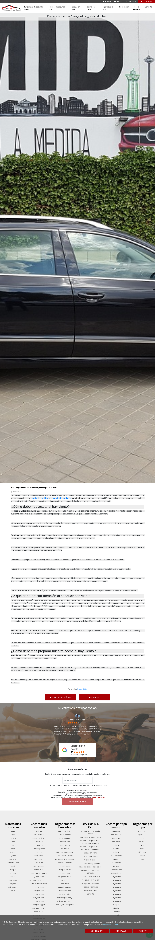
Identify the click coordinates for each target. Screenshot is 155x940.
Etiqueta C (116, 838)
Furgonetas (116, 877)
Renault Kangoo (64, 887)
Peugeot (13, 870)
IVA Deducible (116, 856)
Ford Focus (38, 859)
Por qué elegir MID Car (90, 880)
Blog (17, 488)
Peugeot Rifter (64, 880)
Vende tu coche (90, 860)
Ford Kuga (39, 863)
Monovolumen (116, 870)
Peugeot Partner (38, 908)
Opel (13, 866)
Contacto (148, 7)
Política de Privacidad (99, 797)
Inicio (13, 488)
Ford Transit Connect (39, 873)
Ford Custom (64, 845)
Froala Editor (82, 689)
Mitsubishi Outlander (39, 884)
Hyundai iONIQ (39, 877)
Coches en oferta (76, 8)
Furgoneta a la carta (107, 8)
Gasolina (116, 912)
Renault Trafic (64, 894)
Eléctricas (142, 852)
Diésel (142, 845)
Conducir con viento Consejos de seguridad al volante (38, 488)
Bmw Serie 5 (39, 835)
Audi (13, 831)
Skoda (13, 877)
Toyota (13, 884)
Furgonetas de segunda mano (33, 8)
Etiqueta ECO (116, 835)
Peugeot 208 (39, 891)
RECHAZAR (121, 931)
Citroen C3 (39, 842)
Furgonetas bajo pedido (90, 863)
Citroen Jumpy (64, 838)
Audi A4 (39, 831)
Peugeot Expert (64, 873)
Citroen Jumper (39, 849)
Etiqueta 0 (116, 831)
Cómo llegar (132, 1)
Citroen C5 (39, 845)
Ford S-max (38, 870)
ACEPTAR (143, 931)
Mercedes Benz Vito (64, 863)
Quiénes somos (90, 890)
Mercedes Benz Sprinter (38, 880)
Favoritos (108, 1)
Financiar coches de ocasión (90, 867)
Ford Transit (64, 849)
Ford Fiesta (38, 856)
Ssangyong (13, 880)
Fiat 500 (39, 852)
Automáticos (116, 828)
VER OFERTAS (95, 697)
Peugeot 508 (39, 901)
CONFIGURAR (97, 931)
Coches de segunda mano (57, 8)
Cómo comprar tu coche (90, 876)
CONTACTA (148, 2)
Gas (142, 859)
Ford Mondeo (38, 866)
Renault (13, 873)
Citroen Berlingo (38, 838)
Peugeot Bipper (39, 905)
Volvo (13, 891)
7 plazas (116, 852)
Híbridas (142, 856)
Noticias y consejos (90, 887)
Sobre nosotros (136, 8)
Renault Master (65, 891)
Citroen (13, 838)
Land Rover (12, 859)
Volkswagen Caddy (64, 898)
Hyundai (13, 856)
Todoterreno (116, 863)
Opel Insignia (39, 887)
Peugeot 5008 (38, 898)
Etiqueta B (116, 842)
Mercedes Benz (13, 863)
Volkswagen (13, 887)
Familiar (116, 866)
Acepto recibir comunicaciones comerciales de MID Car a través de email (78, 785)
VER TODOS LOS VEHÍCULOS (61, 697)
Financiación (124, 7)
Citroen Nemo (64, 842)
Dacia (13, 842)
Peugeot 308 (39, 894)
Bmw (13, 835)
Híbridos (116, 908)
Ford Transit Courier (64, 856)
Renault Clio (38, 912)
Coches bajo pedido (90, 856)
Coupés (116, 905)
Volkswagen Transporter (64, 905)
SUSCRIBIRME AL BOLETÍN (77, 801)
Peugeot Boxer (64, 870)
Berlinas (116, 859)
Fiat (13, 845)
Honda (13, 852)
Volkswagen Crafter (64, 901)
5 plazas (116, 849)
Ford (13, 849)
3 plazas (116, 845)
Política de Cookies (110, 924)
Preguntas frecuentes (90, 883)
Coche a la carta (91, 8)
